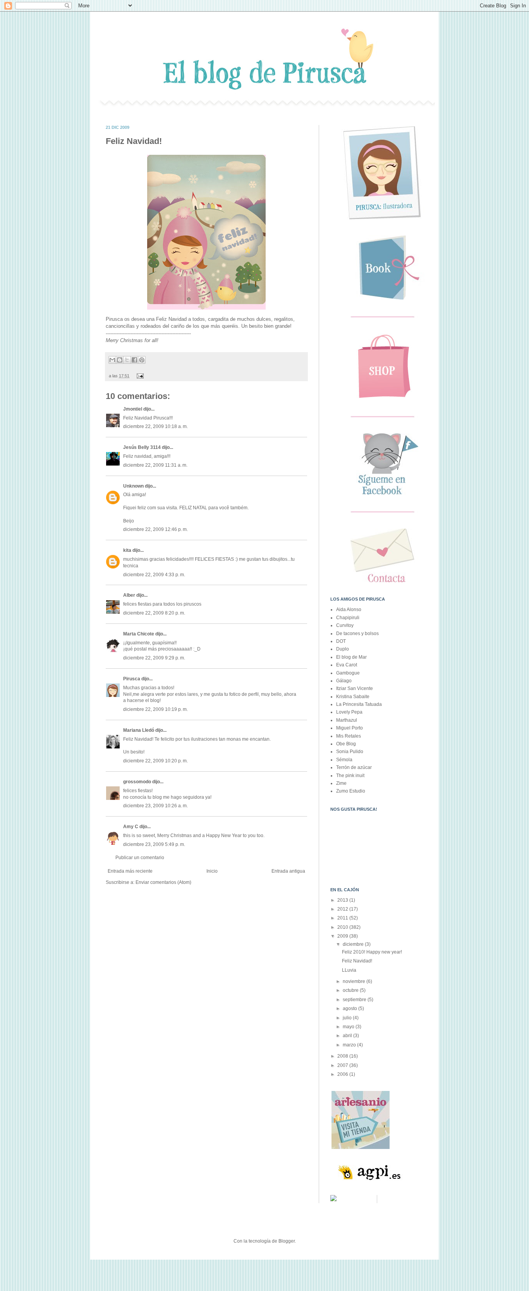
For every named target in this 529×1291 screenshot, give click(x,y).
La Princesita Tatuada (359, 704)
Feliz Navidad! (357, 961)
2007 (343, 1065)
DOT (341, 641)
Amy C (130, 826)
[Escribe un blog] (120, 360)
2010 (343, 927)
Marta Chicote (138, 634)
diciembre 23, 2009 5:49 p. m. (154, 844)
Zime (341, 783)
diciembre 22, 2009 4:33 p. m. (154, 574)
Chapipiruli (347, 617)
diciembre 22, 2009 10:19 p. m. (155, 709)
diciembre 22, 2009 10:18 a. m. (155, 426)
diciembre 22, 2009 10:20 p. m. (155, 761)
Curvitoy (345, 625)
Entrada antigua (288, 871)
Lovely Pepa (349, 712)
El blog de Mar (351, 657)
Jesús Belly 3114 (142, 447)
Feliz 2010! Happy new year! (372, 952)
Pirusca (131, 678)
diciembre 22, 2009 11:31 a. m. (155, 465)
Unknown (133, 486)
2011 (343, 918)
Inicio (212, 871)
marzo (350, 1045)
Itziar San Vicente (354, 688)
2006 (343, 1074)
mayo (349, 1026)
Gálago (344, 680)
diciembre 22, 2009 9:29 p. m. (154, 658)
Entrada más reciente (130, 871)
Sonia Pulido (349, 751)
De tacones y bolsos (357, 633)
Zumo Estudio (350, 791)
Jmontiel (132, 409)
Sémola (344, 759)
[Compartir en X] (127, 360)
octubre (351, 990)
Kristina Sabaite (352, 696)
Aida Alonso (348, 609)
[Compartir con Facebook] (134, 360)
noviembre (354, 981)
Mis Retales (348, 736)
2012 (343, 909)
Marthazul (346, 720)
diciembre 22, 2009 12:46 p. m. (155, 529)
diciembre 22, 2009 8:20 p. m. (154, 613)
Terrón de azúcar (354, 767)
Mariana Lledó (138, 730)
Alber (129, 595)
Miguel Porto (349, 728)
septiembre (355, 999)
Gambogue (348, 673)
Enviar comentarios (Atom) (163, 882)
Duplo (342, 649)
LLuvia (349, 970)
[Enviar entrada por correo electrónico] (139, 375)
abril (348, 1035)
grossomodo (137, 781)
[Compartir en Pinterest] (142, 360)
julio (348, 1017)
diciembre (354, 944)
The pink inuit (350, 775)
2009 (343, 936)
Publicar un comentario (139, 857)
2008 (343, 1056)
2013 (343, 900)
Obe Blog (346, 744)
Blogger (286, 1241)
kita (127, 550)
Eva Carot (346, 665)
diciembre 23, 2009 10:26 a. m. (155, 805)
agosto (350, 1008)
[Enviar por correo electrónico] (112, 360)
